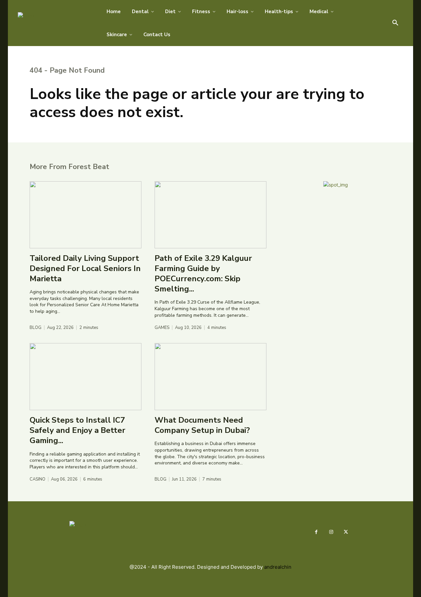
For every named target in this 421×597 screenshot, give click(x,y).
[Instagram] (331, 532)
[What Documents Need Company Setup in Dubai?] (210, 376)
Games (162, 328)
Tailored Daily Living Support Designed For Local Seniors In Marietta (85, 268)
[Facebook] (316, 532)
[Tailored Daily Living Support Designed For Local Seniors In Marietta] (85, 214)
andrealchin (277, 567)
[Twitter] (346, 532)
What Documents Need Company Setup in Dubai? (202, 425)
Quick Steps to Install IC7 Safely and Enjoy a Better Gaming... (77, 430)
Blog (35, 328)
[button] (395, 23)
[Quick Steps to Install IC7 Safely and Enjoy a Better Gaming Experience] (85, 376)
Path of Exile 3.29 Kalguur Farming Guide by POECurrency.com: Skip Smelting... (203, 273)
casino (37, 479)
